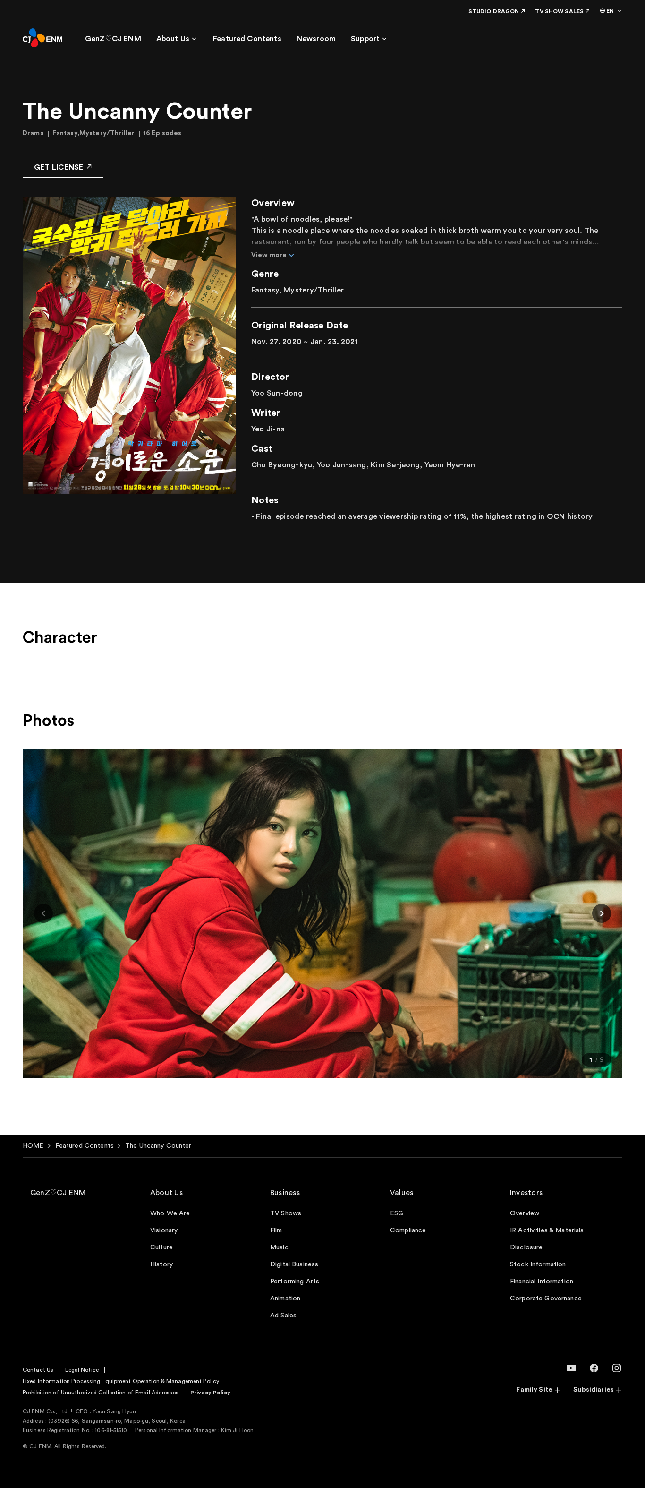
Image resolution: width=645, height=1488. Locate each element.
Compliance (408, 1230)
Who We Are (170, 1213)
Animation (285, 1298)
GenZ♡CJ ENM (58, 1192)
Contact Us (38, 1370)
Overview (524, 1213)
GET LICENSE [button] (59, 167)
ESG (396, 1213)
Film (276, 1230)
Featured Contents (84, 1146)
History (161, 1264)
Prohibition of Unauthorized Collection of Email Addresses (100, 1392)
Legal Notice (81, 1370)
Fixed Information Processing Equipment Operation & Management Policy (121, 1381)
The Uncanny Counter (158, 1146)
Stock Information (538, 1264)
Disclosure (526, 1247)
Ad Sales (283, 1315)
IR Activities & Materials (547, 1230)
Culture (161, 1247)
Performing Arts (294, 1281)
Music (279, 1247)
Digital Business (294, 1264)
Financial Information (541, 1281)
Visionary (164, 1230)
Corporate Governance (546, 1298)
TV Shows (285, 1213)
